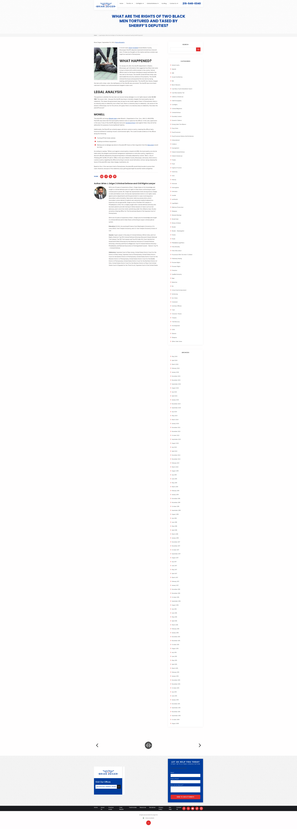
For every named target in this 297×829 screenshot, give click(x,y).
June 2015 (174, 656)
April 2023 (174, 451)
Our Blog (164, 3)
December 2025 (176, 376)
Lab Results (175, 199)
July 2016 (174, 609)
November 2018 (176, 503)
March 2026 (175, 364)
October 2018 (175, 507)
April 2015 (174, 664)
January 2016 (175, 633)
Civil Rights (139, 3)
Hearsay (174, 180)
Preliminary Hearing (177, 259)
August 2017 (175, 558)
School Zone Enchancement (179, 290)
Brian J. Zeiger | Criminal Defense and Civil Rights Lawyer (128, 183)
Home (121, 3)
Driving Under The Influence (179, 124)
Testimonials (133, 807)
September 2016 (176, 601)
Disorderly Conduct (177, 117)
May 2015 (174, 660)
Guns (173, 176)
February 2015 (175, 672)
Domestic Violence (177, 120)
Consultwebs (151, 818)
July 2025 (174, 392)
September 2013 (176, 708)
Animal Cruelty (175, 65)
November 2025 (176, 380)
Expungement (175, 148)
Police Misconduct (177, 251)
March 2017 (175, 578)
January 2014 (175, 700)
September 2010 (176, 716)
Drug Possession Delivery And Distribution (183, 136)
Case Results (121, 808)
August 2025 (175, 388)
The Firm (128, 3)
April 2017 (174, 574)
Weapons (174, 338)
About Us (102, 808)
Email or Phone (175, 778)
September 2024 (176, 408)
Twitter (110, 176)
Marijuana (174, 211)
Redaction (174, 282)
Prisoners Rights (176, 263)
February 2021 (175, 463)
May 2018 (174, 526)
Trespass (174, 318)
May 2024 (174, 416)
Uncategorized (176, 326)
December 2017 (176, 542)
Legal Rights (175, 203)
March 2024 (175, 420)
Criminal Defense (152, 3)
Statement (175, 302)
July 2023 (174, 447)
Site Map (170, 808)
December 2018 (176, 499)
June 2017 (174, 566)
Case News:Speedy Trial (178, 93)
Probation (174, 270)
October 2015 (175, 645)
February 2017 (175, 582)
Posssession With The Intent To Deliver (182, 255)
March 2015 (175, 668)
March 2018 (175, 534)
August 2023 (175, 443)
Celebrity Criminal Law (177, 97)
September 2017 (176, 554)
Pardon (174, 235)
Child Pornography (176, 101)
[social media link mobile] (184, 808)
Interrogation (175, 188)
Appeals (174, 69)
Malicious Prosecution (177, 207)
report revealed (133, 48)
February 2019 (175, 491)
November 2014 (176, 684)
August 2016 (175, 605)
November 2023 (176, 432)
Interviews (174, 192)
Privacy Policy (161, 808)
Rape (173, 278)
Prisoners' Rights (176, 267)
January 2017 (175, 585)
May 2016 (174, 617)
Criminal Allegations (177, 109)
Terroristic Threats (177, 314)
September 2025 (176, 384)
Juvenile (174, 195)
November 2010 (176, 712)
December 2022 (176, 455)
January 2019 (175, 495)
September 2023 (176, 439)
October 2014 (175, 688)
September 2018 (176, 510)
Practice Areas (111, 808)
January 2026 (175, 372)
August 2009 (175, 724)
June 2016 (174, 613)
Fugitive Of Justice (177, 168)
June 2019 (174, 479)
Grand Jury (174, 172)
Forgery (174, 160)
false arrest (150, 145)
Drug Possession (176, 132)
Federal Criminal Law (177, 156)
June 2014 (174, 696)
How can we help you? (177, 785)
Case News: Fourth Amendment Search (182, 89)
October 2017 (175, 550)
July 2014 (174, 692)
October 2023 (175, 435)
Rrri (173, 286)
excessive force (130, 123)
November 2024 (176, 404)
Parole (173, 239)
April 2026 (174, 360)
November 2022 (176, 459)
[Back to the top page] (148, 822)
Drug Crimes (175, 128)
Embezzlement (176, 140)
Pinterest (114, 176)
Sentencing (175, 294)
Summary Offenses (177, 306)
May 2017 (174, 570)
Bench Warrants (176, 85)
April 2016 (174, 621)
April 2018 (174, 530)
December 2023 (176, 428)
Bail (173, 81)
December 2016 (176, 589)
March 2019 (175, 487)
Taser (173, 310)
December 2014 (176, 680)
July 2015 (174, 653)
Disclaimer (152, 807)
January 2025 (175, 400)
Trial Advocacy (176, 322)
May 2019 (174, 483)
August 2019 (175, 471)
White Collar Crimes (177, 342)
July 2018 (174, 518)
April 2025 (174, 396)
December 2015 (176, 637)
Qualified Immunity (177, 274)
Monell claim (113, 118)
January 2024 (175, 424)
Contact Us (173, 3)
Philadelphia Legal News (178, 243)
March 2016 (175, 625)
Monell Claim (175, 219)
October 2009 (175, 720)
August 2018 (175, 514)
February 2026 (176, 368)
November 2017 (176, 546)
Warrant (174, 334)
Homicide (174, 184)
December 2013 (176, 704)
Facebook (106, 176)
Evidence (174, 144)
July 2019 (174, 475)
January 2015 (175, 676)
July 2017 (174, 562)
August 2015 (175, 649)
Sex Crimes (175, 298)
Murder (174, 227)
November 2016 (176, 593)
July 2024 (174, 412)
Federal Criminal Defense (178, 152)
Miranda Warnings (176, 215)
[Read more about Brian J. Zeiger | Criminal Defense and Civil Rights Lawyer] (100, 187)
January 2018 (175, 538)
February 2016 (175, 629)
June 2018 (174, 522)
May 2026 (174, 357)
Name (172, 772)
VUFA (173, 330)
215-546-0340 (192, 3)
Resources (143, 807)
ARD (173, 73)
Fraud (173, 164)
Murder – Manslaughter (178, 231)
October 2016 (175, 597)
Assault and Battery (177, 77)
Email (101, 176)
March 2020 (175, 467)
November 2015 (176, 641)
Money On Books (176, 223)
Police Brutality (120, 42)
